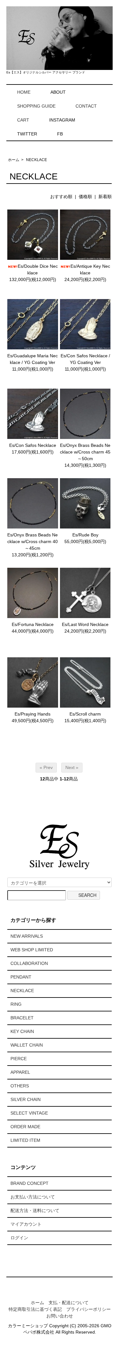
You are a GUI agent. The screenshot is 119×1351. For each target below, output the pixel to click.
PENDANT (20, 976)
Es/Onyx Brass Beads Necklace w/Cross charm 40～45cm (32, 541)
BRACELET (22, 1017)
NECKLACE (36, 160)
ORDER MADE (25, 1126)
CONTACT (86, 106)
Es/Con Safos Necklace (32, 445)
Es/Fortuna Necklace (33, 624)
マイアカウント (26, 1224)
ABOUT (58, 92)
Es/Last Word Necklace (85, 624)
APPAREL (20, 1072)
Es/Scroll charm (85, 713)
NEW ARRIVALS (26, 936)
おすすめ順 (61, 196)
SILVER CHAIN (25, 1099)
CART (23, 119)
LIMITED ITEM (25, 1140)
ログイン (19, 1237)
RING (16, 1004)
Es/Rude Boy (85, 534)
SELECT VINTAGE (29, 1113)
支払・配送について (69, 1302)
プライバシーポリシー (88, 1309)
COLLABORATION (29, 963)
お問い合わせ (59, 1315)
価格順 (85, 196)
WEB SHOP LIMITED (31, 949)
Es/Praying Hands (32, 713)
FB (60, 133)
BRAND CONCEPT (29, 1183)
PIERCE (18, 1058)
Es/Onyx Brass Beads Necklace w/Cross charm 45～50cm (85, 452)
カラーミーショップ (28, 1325)
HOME (23, 92)
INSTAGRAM (62, 119)
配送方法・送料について (34, 1210)
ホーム (13, 160)
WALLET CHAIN (26, 1045)
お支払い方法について (32, 1196)
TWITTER (27, 133)
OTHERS (19, 1085)
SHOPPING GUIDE (36, 106)
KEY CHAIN (22, 1031)
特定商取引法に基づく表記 (35, 1309)
